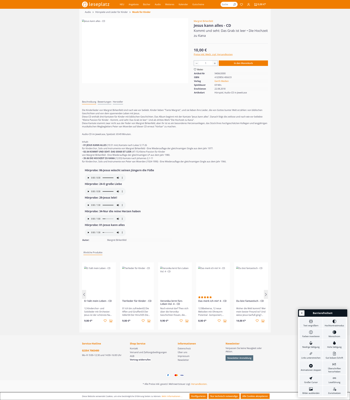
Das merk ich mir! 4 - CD (212, 300)
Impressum (183, 356)
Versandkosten (199, 384)
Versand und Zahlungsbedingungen (148, 352)
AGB (132, 356)
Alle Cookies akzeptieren (255, 396)
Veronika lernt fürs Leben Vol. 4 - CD (171, 302)
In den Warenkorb (243, 63)
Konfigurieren (198, 396)
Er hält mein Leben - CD (98, 300)
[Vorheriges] (84, 294)
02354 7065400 (90, 350)
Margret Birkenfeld (203, 21)
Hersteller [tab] (118, 101)
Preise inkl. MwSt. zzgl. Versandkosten (213, 54)
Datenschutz (184, 348)
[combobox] (226, 4)
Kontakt (134, 348)
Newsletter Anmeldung (239, 358)
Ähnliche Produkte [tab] (92, 252)
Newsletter (183, 359)
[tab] (89, 101)
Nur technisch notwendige (224, 396)
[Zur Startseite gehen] (95, 4)
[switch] (311, 323)
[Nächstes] (266, 294)
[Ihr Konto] (248, 4)
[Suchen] (234, 4)
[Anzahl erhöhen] (215, 63)
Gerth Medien (222, 81)
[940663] (135, 48)
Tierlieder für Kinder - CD (136, 300)
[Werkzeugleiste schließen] (301, 313)
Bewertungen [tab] (104, 101)
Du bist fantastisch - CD (250, 300)
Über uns (182, 352)
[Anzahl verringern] (196, 63)
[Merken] (105, 321)
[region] (135, 49)
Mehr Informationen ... (172, 396)
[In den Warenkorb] (111, 321)
